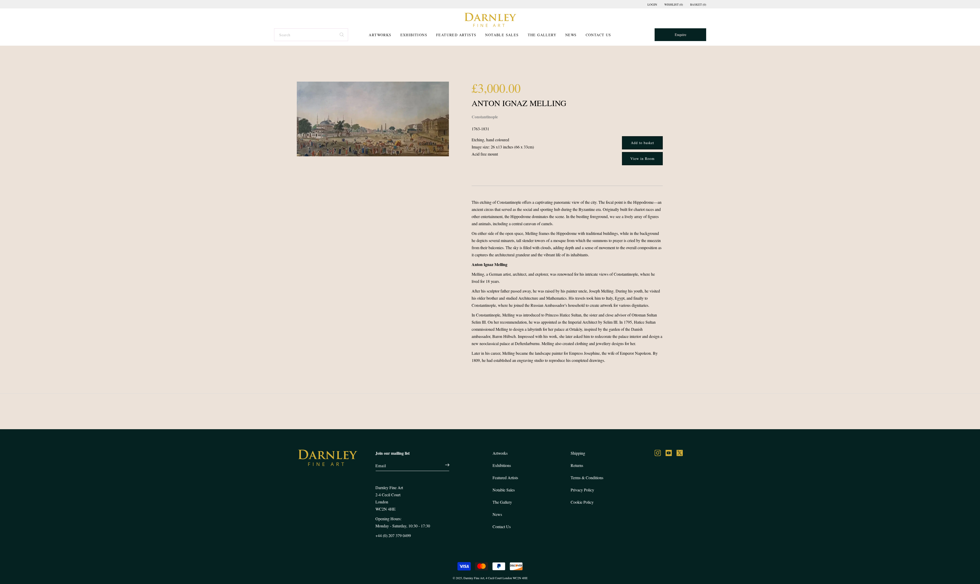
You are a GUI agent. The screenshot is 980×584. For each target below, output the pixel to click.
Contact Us (598, 34)
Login (652, 4)
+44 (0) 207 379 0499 (393, 535)
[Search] (342, 34)
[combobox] (311, 34)
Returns (577, 465)
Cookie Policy (582, 502)
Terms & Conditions (587, 477)
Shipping (578, 453)
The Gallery (542, 34)
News (571, 34)
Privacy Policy (582, 489)
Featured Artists (456, 34)
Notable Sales (502, 34)
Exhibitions (413, 34)
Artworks (380, 34)
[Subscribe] (444, 465)
